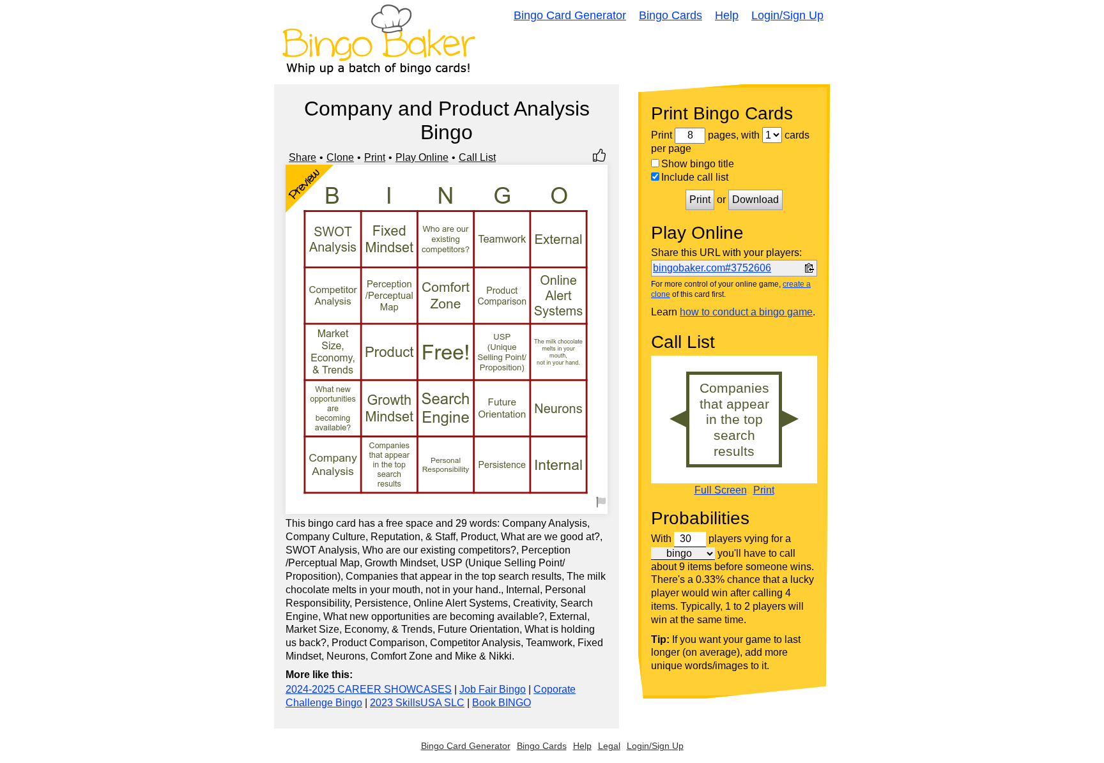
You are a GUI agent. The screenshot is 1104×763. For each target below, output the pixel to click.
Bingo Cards (670, 15)
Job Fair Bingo (492, 689)
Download (755, 199)
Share (302, 157)
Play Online (421, 157)
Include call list (694, 177)
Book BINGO (501, 702)
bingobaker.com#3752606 (712, 267)
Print (374, 157)
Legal (609, 745)
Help (727, 15)
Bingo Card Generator (570, 15)
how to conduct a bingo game (746, 311)
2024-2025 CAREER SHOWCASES (369, 689)
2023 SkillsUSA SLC (417, 702)
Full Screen (720, 490)
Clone (340, 157)
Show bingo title (697, 163)
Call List (477, 157)
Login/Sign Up (787, 15)
